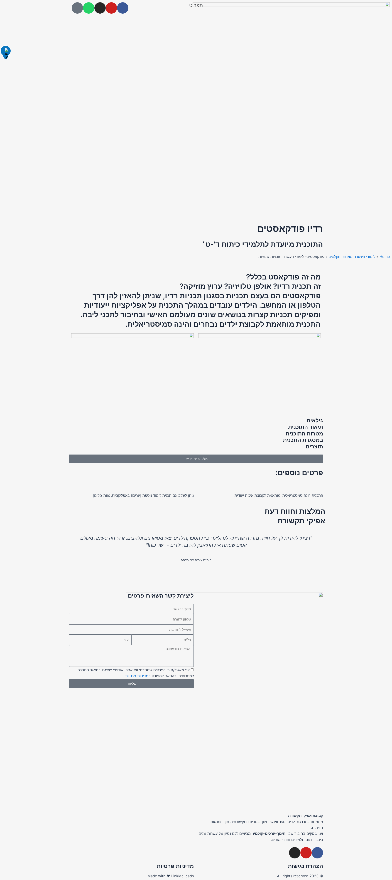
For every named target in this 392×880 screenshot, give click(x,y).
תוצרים (314, 446)
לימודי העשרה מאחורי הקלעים (352, 256)
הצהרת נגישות (305, 866)
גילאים (314, 420)
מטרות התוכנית (304, 433)
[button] (196, 5)
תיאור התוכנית (305, 427)
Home (385, 256)
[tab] (196, 420)
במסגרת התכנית (303, 440)
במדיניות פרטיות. (137, 676)
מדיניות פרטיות (175, 866)
